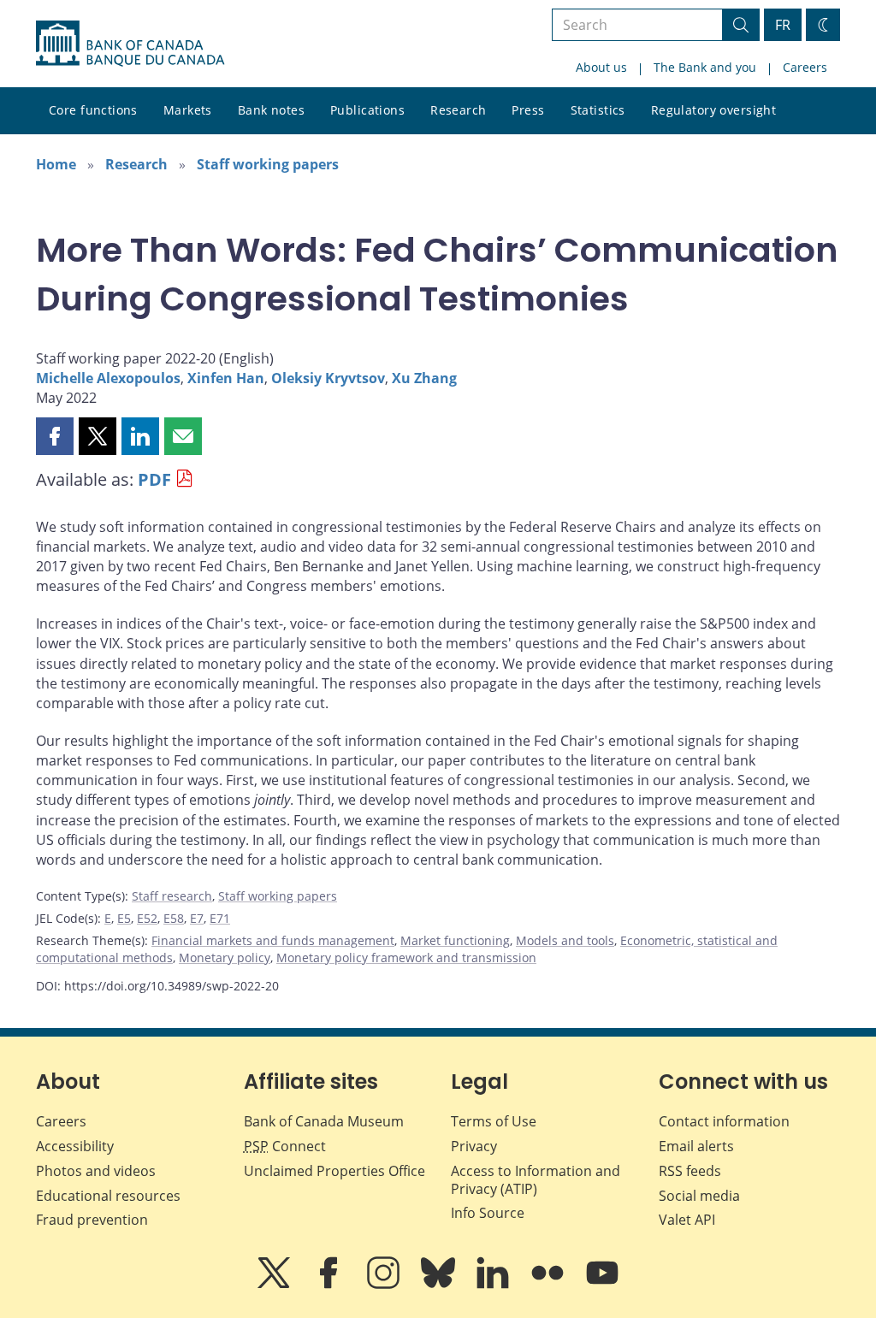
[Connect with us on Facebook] (330, 1284)
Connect (285, 1146)
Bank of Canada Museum (324, 1121)
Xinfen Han (225, 378)
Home (56, 164)
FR (782, 24)
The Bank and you (705, 67)
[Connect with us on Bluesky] (439, 1284)
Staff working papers (268, 164)
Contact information (724, 1121)
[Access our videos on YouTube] (602, 1284)
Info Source (487, 1212)
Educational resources (108, 1195)
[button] (55, 436)
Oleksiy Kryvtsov (328, 378)
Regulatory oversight (713, 110)
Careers (805, 67)
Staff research (172, 896)
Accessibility (75, 1146)
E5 (124, 918)
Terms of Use (493, 1121)
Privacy (474, 1146)
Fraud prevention (92, 1219)
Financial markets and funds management (272, 940)
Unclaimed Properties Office (334, 1170)
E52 (147, 918)
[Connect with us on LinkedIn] (494, 1284)
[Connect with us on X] (275, 1284)
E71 (220, 918)
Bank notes (271, 110)
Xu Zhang (424, 378)
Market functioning (455, 940)
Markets (187, 110)
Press (528, 110)
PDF (154, 479)
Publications (367, 110)
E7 (197, 918)
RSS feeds (690, 1170)
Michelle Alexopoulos (108, 378)
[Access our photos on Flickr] (549, 1284)
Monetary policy (224, 957)
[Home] (130, 44)
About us (601, 67)
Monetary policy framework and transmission (406, 957)
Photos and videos (96, 1170)
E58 (173, 918)
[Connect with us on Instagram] (385, 1284)
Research (458, 110)
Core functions (93, 110)
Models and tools (565, 940)
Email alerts (696, 1146)
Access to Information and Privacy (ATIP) (535, 1179)
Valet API (687, 1219)
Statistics (598, 110)
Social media (699, 1195)
